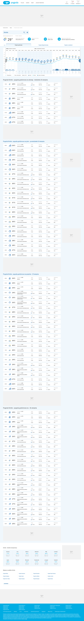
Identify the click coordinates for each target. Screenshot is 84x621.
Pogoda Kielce (5, 606)
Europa (27, 2)
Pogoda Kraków (21, 606)
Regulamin (43, 611)
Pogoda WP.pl (5, 27)
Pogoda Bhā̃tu (5, 573)
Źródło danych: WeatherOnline (60, 611)
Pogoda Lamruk (50, 576)
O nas (20, 611)
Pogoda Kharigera (36, 578)
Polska (22, 2)
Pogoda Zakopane (22, 609)
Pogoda (14, 3)
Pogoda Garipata (22, 578)
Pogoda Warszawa (69, 608)
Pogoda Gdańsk (37, 605)
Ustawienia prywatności (35, 611)
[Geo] (27, 32)
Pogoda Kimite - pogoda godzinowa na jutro (16, 141)
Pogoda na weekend (68, 45)
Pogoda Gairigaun (6, 576)
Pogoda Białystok (6, 605)
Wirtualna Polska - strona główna (6, 2)
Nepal (11, 27)
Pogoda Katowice (69, 605)
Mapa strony (50, 611)
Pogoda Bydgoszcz (22, 605)
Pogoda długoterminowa (43, 45)
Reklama (15, 611)
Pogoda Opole (5, 608)
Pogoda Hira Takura (6, 578)
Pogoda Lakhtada (36, 576)
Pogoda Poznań (21, 608)
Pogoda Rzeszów (37, 608)
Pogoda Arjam (21, 576)
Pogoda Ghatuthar (36, 573)
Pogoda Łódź (52, 606)
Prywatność (26, 611)
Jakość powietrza (40, 2)
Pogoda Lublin (36, 606)
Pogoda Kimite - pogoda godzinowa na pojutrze (17, 274)
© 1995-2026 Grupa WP (7, 611)
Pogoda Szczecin (53, 608)
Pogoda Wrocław (6, 609)
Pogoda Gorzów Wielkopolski (55, 605)
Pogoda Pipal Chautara (52, 573)
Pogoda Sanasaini (22, 573)
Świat (32, 2)
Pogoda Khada (50, 578)
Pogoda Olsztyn (68, 606)
